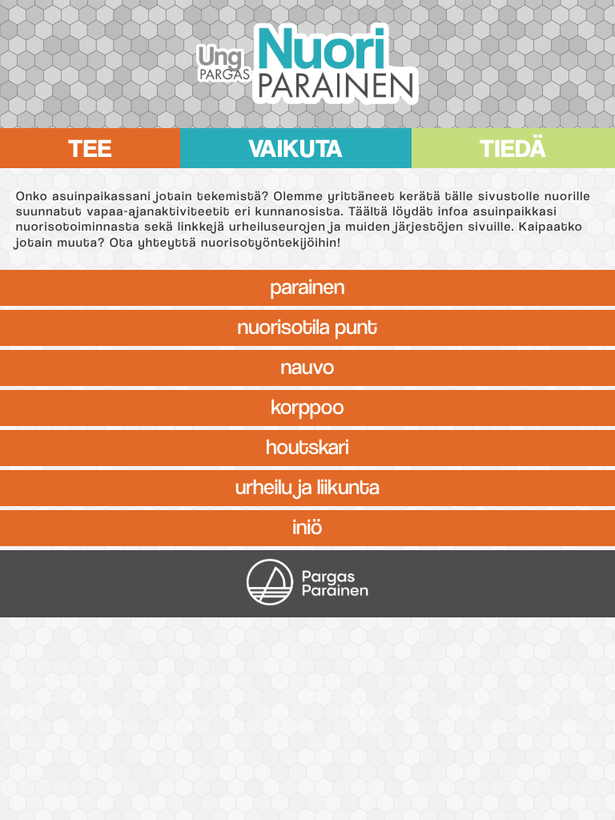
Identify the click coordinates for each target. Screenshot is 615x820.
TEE (90, 144)
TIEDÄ (513, 144)
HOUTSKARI (307, 444)
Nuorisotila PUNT (307, 324)
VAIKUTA (295, 144)
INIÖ (308, 524)
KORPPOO (307, 404)
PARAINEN (308, 284)
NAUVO (308, 364)
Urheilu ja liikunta (307, 484)
